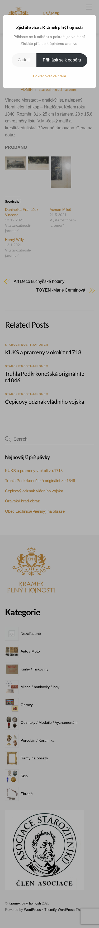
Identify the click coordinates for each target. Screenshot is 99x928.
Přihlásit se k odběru (62, 60)
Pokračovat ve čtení (49, 76)
